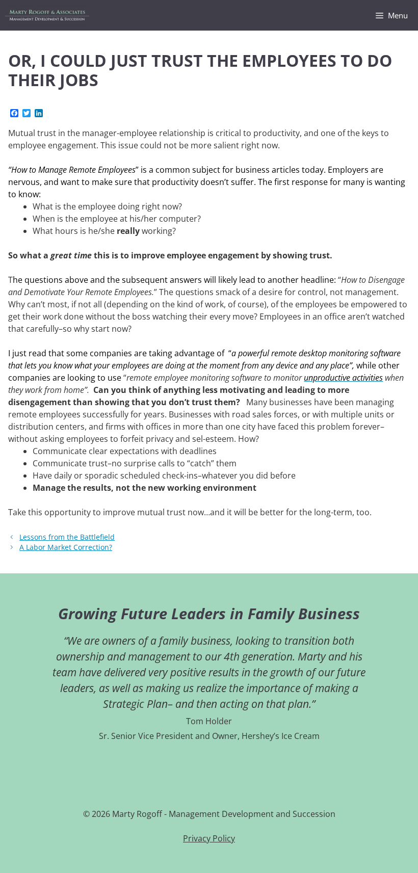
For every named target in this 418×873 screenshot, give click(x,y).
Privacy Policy (209, 838)
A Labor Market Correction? (65, 547)
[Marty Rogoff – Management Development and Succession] (47, 15)
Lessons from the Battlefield (67, 537)
